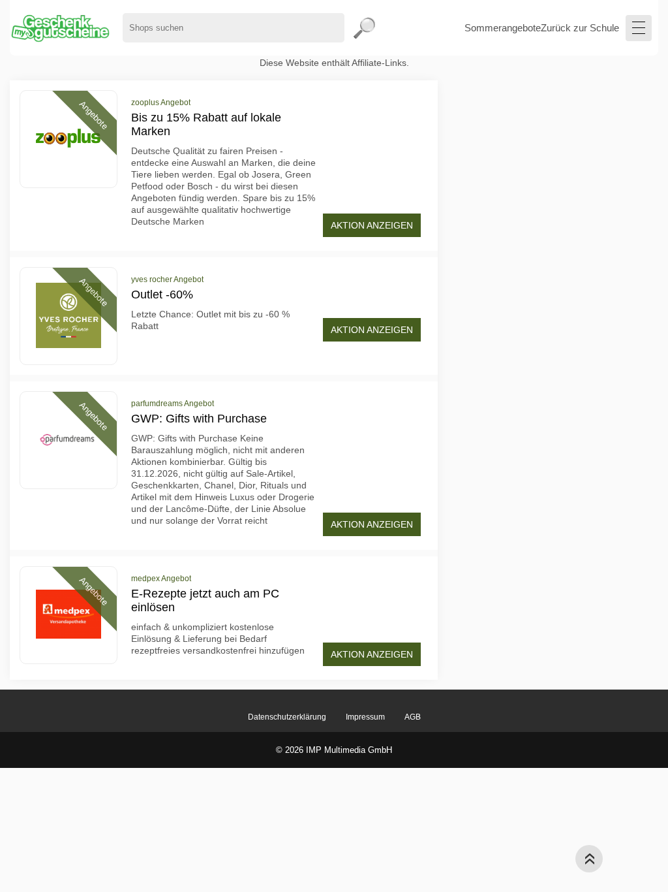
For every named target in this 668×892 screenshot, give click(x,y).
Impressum (365, 717)
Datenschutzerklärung (287, 717)
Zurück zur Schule (580, 27)
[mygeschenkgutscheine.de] (60, 28)
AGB (412, 717)
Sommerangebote (502, 27)
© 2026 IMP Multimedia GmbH (334, 750)
